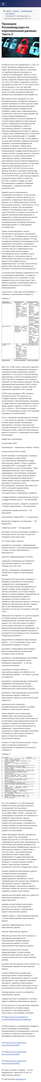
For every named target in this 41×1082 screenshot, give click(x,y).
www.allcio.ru (20, 1079)
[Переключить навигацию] (3, 4)
